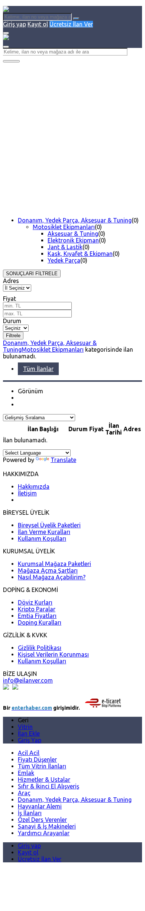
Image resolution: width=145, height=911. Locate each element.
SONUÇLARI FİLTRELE (32, 273)
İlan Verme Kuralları (44, 531)
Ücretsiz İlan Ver (71, 24)
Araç (24, 793)
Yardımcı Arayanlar (44, 833)
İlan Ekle (29, 733)
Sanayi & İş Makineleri (47, 826)
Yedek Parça (64, 260)
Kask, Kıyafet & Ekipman (80, 253)
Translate (63, 459)
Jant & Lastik (65, 247)
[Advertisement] (72, 138)
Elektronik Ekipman (73, 240)
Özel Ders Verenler (42, 819)
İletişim (27, 493)
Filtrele (13, 335)
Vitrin (25, 726)
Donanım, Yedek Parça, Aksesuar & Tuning (75, 220)
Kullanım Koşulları (42, 538)
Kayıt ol (38, 24)
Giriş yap (14, 24)
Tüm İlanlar (38, 368)
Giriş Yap (29, 740)
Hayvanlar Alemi (40, 806)
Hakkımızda (33, 486)
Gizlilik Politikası (39, 647)
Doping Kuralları (39, 622)
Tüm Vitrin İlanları (42, 766)
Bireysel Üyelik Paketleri (49, 525)
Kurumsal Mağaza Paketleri (54, 563)
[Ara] (76, 18)
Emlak (26, 773)
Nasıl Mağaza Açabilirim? (52, 577)
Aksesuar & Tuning (73, 233)
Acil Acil (28, 752)
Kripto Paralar (36, 609)
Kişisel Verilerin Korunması (53, 654)
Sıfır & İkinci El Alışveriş (48, 786)
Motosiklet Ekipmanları (64, 227)
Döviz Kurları (35, 602)
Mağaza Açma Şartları (48, 570)
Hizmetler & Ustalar (44, 779)
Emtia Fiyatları (37, 615)
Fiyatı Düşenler (37, 759)
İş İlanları (30, 813)
